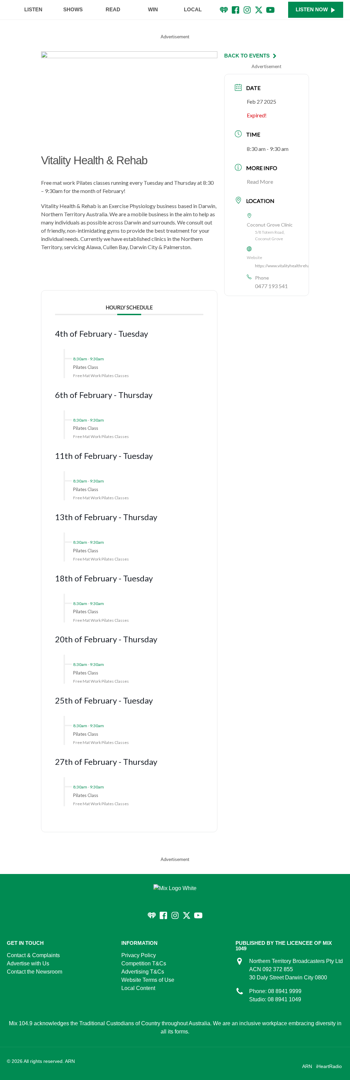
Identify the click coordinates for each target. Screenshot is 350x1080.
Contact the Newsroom (34, 972)
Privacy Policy (138, 955)
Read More (260, 181)
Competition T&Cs (143, 963)
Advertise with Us (28, 963)
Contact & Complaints (33, 955)
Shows (73, 9)
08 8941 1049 (284, 999)
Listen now (312, 9)
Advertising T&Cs (142, 972)
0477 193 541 (271, 286)
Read (113, 9)
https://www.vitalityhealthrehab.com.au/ (291, 265)
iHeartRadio (329, 1066)
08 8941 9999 (284, 991)
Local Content (138, 988)
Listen (33, 9)
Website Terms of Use (147, 980)
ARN (307, 1066)
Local (193, 9)
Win (153, 9)
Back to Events (247, 56)
